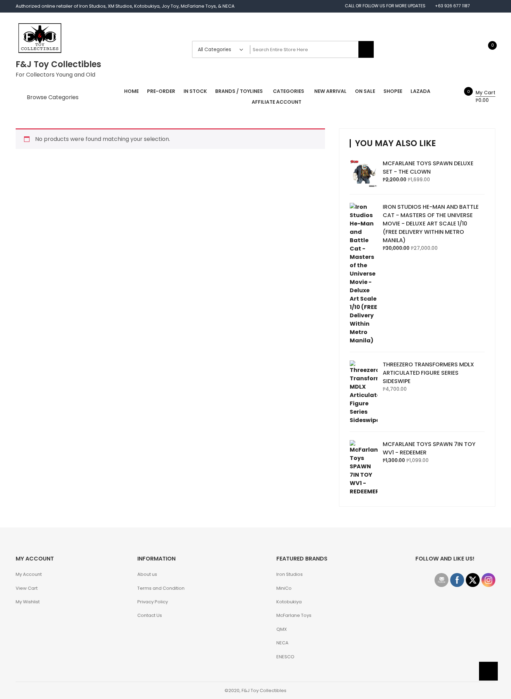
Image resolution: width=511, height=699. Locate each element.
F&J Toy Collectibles (58, 64)
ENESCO (285, 656)
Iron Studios (289, 574)
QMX (281, 629)
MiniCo (284, 588)
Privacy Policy (152, 601)
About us (147, 574)
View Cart (27, 588)
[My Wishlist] (485, 49)
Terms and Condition (161, 588)
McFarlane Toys (293, 615)
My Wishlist (28, 601)
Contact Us (149, 615)
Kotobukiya (289, 601)
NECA (282, 643)
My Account (29, 574)
